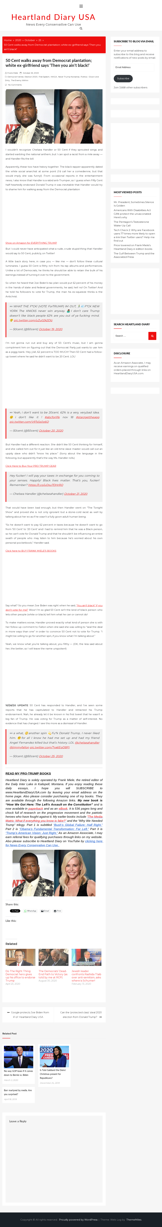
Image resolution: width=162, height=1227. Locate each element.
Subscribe (123, 78)
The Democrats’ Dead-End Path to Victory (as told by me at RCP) (53, 974)
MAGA (54, 77)
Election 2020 (31, 77)
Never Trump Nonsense (68, 77)
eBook (63, 808)
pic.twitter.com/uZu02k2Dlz (33, 320)
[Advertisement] (54, 217)
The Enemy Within (19, 80)
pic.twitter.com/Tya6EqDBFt (49, 747)
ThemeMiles (133, 1219)
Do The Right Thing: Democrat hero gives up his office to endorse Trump (20, 976)
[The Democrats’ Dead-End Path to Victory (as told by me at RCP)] (54, 957)
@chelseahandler (87, 742)
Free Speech (44, 77)
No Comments (15, 85)
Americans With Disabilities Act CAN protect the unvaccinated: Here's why (132, 214)
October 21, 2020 (75, 493)
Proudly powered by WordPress (78, 1219)
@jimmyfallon (19, 747)
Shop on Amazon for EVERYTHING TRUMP (31, 242)
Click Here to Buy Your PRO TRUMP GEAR (31, 465)
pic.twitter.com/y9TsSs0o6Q (29, 421)
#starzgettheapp (87, 417)
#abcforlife (52, 417)
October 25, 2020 (51, 756)
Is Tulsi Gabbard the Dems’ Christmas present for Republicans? (53, 1074)
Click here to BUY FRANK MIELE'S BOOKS (31, 550)
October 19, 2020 (50, 329)
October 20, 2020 (51, 430)
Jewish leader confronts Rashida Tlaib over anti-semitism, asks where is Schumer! (86, 976)
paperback (35, 808)
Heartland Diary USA (53, 17)
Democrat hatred (15, 77)
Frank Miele (12, 73)
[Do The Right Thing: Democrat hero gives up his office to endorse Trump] (20, 957)
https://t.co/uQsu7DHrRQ (45, 485)
